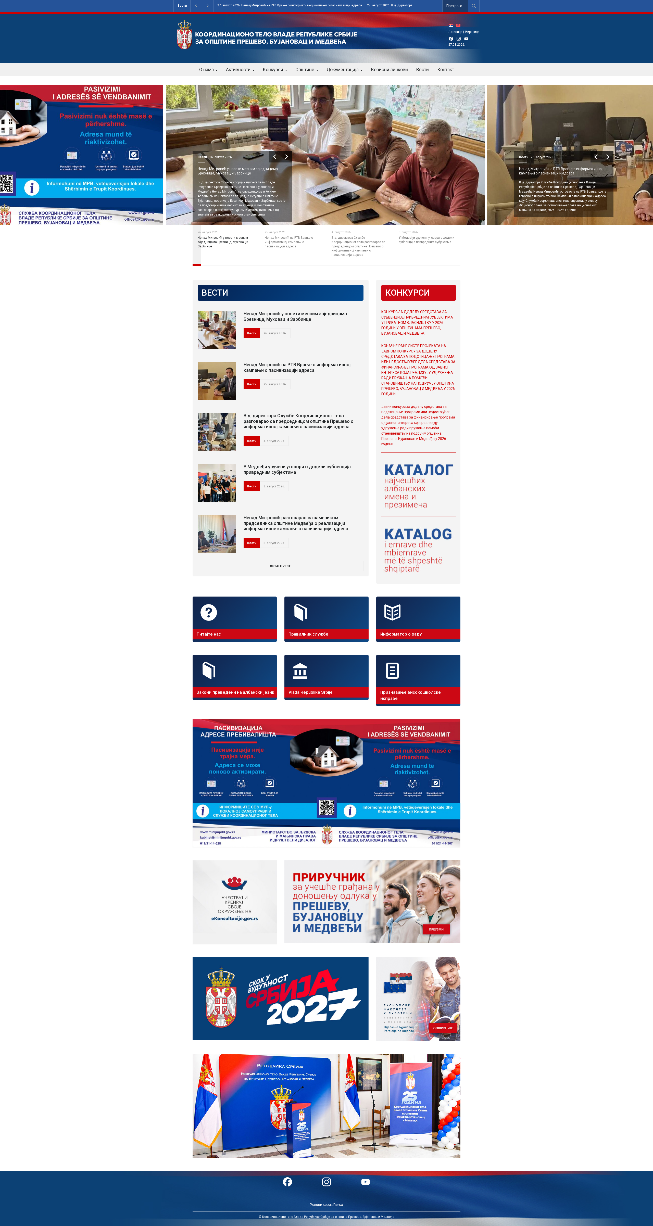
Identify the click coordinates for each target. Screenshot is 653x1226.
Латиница (455, 32)
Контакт (445, 69)
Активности (238, 69)
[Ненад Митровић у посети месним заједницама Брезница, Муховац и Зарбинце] (217, 330)
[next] (286, 156)
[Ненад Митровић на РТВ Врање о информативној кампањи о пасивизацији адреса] (217, 381)
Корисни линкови (389, 69)
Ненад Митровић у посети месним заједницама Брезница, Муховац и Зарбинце (295, 316)
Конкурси (273, 69)
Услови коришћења (326, 1205)
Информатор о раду (401, 634)
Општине (304, 69)
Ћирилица (472, 32)
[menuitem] (452, 25)
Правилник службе (308, 634)
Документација (342, 69)
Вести (182, 5)
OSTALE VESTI (281, 566)
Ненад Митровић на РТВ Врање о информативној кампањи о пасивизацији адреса (239, 171)
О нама (206, 69)
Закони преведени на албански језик (235, 692)
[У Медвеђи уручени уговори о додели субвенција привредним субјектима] (217, 483)
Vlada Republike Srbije (310, 692)
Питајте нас (209, 634)
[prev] (275, 156)
